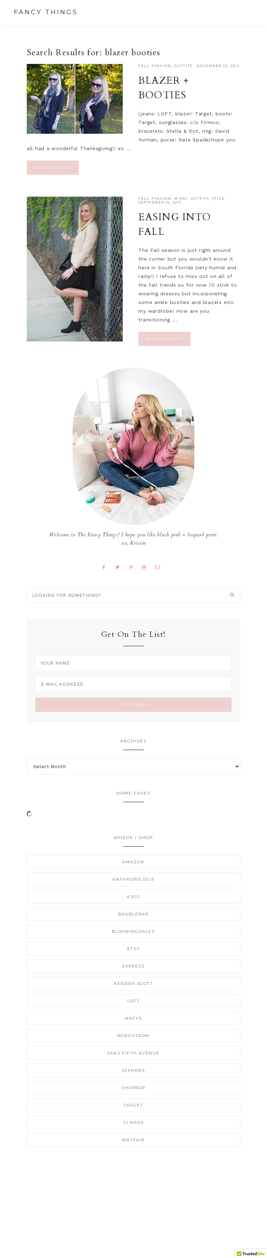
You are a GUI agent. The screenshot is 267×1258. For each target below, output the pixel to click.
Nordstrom (133, 1035)
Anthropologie (133, 879)
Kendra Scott (133, 983)
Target (133, 1105)
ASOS (133, 896)
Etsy (133, 948)
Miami (181, 198)
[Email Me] (160, 567)
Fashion (161, 66)
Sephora (133, 1070)
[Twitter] (120, 567)
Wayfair (133, 1139)
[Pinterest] (133, 567)
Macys (133, 1018)
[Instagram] (146, 567)
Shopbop (133, 1087)
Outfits (183, 66)
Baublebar (133, 914)
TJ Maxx (133, 1122)
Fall (143, 66)
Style (218, 198)
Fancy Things (46, 12)
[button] (246, 12)
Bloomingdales (133, 931)
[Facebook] (106, 567)
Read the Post (52, 167)
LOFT (133, 1000)
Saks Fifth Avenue (133, 1053)
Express (133, 966)
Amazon (133, 862)
